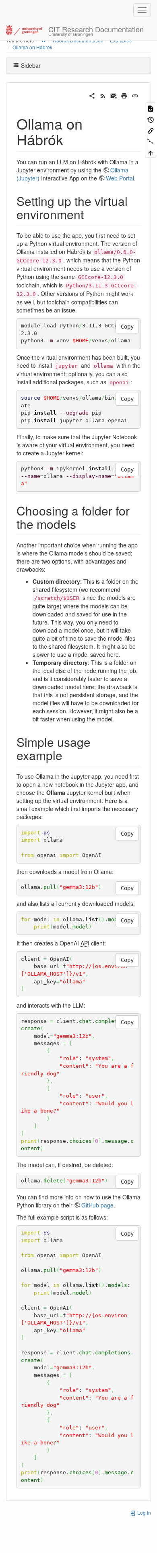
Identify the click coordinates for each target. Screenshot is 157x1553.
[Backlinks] (150, 130)
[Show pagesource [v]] (150, 108)
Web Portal (120, 178)
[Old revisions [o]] (150, 119)
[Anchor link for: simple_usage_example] (68, 755)
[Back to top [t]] (150, 152)
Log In (143, 1512)
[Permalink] (135, 95)
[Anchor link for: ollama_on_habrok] (70, 139)
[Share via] (92, 95)
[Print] (124, 95)
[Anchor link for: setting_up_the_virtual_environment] (90, 214)
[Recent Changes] (102, 95)
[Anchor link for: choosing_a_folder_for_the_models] (82, 524)
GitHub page (97, 1205)
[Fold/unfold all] (150, 141)
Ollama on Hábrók (32, 47)
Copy (127, 326)
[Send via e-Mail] (113, 95)
